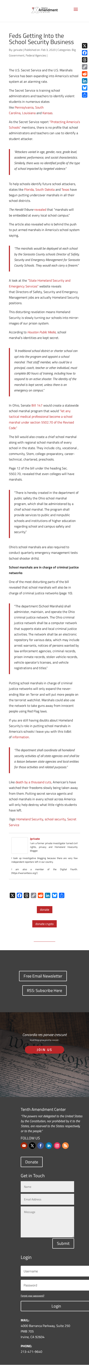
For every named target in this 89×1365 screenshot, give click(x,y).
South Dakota (45, 189)
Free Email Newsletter (43, 976)
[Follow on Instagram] (57, 1145)
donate (44, 909)
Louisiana (29, 112)
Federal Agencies (36, 55)
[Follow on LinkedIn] (49, 1145)
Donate (31, 1162)
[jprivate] (19, 850)
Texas (65, 189)
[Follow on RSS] (65, 1145)
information (20, 737)
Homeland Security (29, 819)
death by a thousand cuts (33, 782)
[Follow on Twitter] (32, 1145)
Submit (63, 1243)
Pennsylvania (24, 107)
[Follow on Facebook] (40, 1145)
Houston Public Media (41, 332)
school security (55, 819)
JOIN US (44, 1049)
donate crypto (44, 923)
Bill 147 (36, 405)
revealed (40, 209)
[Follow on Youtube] (24, 1145)
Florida (29, 189)
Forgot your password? (32, 1296)
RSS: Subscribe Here (44, 990)
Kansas (47, 112)
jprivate (18, 50)
